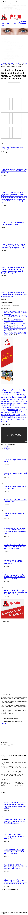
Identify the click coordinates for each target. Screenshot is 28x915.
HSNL (5, 40)
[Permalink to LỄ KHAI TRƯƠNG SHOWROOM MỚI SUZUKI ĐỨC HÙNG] (12, 219)
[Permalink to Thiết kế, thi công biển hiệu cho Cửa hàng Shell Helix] (6, 497)
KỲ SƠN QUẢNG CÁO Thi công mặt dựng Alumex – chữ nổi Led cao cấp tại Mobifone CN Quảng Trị (15, 333)
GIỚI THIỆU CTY (8, 38)
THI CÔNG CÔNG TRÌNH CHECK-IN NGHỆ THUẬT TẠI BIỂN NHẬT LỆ (14, 320)
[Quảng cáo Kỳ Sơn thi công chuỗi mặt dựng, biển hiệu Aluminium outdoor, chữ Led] (3, 645)
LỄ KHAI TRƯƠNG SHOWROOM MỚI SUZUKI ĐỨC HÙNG (12, 223)
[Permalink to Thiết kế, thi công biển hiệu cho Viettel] (6, 510)
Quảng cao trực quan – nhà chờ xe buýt (16, 53)
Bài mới (6, 447)
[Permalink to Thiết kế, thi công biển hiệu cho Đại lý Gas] (6, 456)
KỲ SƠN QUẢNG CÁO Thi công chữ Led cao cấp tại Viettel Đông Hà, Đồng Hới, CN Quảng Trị (15, 329)
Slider (16, 412)
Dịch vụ (14, 401)
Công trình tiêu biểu (16, 399)
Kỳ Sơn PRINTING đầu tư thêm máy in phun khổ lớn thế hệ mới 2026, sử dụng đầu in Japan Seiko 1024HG (15, 313)
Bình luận (6, 449)
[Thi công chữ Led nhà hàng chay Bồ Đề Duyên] (3, 691)
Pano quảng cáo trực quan (10, 8)
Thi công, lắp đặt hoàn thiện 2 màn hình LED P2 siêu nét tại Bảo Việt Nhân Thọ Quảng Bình (14, 170)
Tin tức (18, 415)
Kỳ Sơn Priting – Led (7, 146)
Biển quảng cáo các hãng (13, 42)
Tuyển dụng (7, 59)
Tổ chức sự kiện (8, 49)
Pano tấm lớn (10, 52)
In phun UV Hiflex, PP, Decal (14, 46)
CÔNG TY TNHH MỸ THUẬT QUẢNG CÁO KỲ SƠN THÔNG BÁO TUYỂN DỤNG (14, 325)
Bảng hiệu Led (19, 392)
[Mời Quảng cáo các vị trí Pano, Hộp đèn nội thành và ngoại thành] (3, 668)
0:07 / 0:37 (3, 724)
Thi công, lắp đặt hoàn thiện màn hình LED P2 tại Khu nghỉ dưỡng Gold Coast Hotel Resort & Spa (14, 294)
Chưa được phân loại (8, 395)
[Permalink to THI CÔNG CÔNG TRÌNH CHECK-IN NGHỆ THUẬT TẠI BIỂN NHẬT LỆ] (6, 557)
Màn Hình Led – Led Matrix (14, 48)
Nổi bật (22, 407)
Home (2, 63)
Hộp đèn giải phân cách (13, 55)
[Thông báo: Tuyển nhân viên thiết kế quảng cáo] (3, 640)
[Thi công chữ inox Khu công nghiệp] (3, 674)
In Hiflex (9, 403)
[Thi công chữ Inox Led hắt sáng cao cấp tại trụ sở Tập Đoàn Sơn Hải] (3, 634)
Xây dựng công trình (9, 58)
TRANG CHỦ (7, 37)
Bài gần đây (7, 448)
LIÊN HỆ (6, 60)
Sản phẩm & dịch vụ (9, 41)
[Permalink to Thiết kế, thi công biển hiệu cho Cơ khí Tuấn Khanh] (6, 483)
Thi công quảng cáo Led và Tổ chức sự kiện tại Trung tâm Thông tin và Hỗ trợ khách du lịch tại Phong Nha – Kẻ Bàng (13, 245)
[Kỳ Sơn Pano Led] (3, 685)
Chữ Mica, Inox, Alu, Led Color (15, 45)
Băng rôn (11, 392)
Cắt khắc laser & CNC (12, 44)
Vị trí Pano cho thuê (9, 51)
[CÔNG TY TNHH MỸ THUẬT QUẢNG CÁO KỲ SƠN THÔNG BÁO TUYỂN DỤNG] (3, 680)
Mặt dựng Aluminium (13, 407)
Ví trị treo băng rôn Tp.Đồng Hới (15, 56)
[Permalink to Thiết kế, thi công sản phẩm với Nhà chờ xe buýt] (6, 470)
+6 (1, 737)
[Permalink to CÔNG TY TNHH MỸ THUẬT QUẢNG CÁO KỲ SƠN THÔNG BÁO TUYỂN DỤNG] (6, 572)
